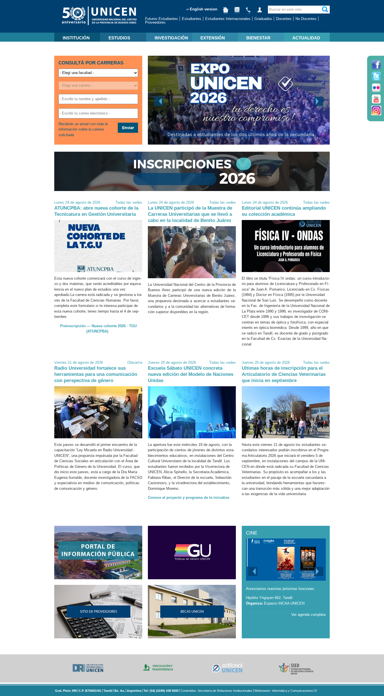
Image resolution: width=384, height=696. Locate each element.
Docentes (284, 19)
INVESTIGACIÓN (171, 37)
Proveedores (155, 22)
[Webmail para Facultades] (237, 12)
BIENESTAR (258, 37)
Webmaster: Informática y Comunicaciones (283, 690)
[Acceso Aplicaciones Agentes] (259, 12)
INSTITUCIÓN (76, 37)
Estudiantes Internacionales (227, 19)
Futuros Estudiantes (161, 19)
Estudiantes (191, 19)
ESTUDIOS (119, 37)
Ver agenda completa (308, 614)
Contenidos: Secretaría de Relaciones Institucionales (216, 690)
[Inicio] (226, 12)
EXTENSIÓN (212, 37)
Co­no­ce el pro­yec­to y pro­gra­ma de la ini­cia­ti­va (188, 497)
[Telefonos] (248, 12)
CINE (251, 533)
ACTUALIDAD (306, 37)
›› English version (201, 9)
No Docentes (306, 19)
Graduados (263, 19)
